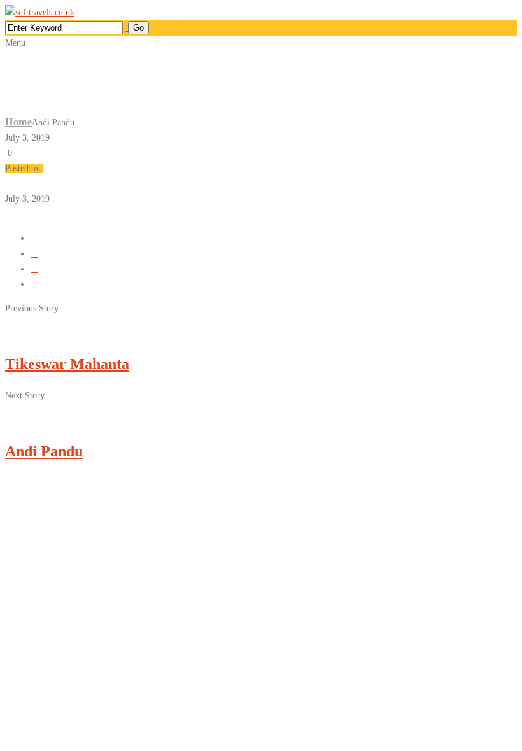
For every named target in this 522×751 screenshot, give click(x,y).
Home (18, 121)
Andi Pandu (44, 451)
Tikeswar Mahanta (67, 364)
